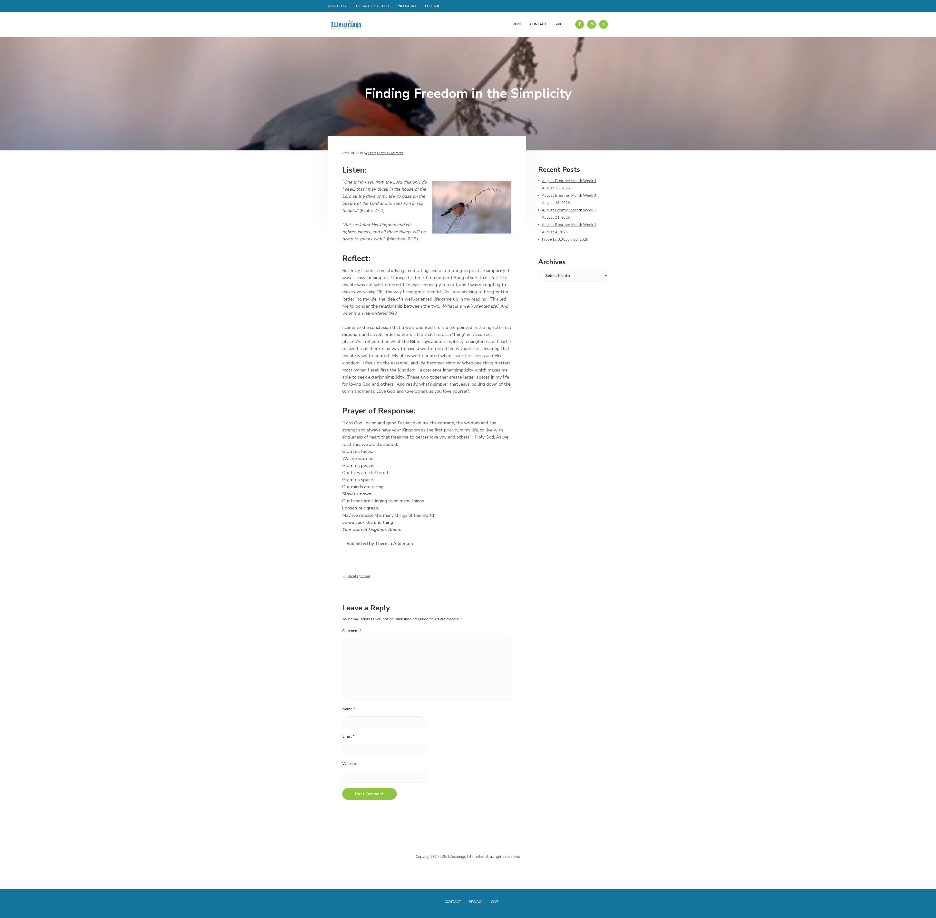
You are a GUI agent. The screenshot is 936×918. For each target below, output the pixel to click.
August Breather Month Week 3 (569, 195)
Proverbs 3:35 (553, 239)
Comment (351, 631)
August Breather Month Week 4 (569, 180)
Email (348, 736)
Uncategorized (359, 576)
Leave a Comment (390, 153)
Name (348, 709)
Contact (453, 901)
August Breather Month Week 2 (569, 210)
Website (349, 763)
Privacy (476, 901)
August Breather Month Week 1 (569, 224)
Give (494, 901)
